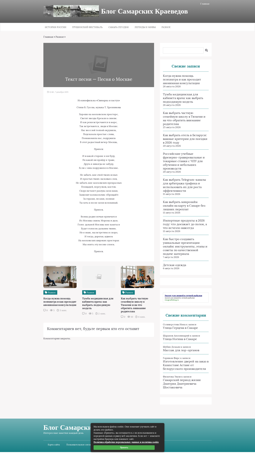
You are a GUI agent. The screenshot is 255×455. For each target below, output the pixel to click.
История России (55, 27)
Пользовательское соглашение (82, 444)
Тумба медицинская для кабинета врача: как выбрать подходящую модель (183, 97)
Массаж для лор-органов (181, 350)
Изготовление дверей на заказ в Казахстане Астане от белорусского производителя (186, 365)
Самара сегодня (118, 27)
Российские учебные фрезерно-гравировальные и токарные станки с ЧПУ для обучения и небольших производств (184, 161)
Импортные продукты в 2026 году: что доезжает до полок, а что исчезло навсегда (185, 224)
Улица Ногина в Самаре (180, 339)
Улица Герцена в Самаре (180, 328)
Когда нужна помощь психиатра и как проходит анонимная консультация (182, 79)
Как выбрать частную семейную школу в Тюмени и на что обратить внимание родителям (184, 118)
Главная (204, 3)
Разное (166, 27)
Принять (124, 447)
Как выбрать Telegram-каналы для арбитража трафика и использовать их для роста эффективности (184, 185)
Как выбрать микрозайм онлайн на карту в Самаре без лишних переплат (184, 205)
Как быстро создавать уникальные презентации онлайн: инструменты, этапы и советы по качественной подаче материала (185, 246)
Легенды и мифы (145, 27)
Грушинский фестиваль (87, 27)
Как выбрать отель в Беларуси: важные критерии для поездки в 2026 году (185, 138)
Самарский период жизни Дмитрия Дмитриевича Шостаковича (182, 383)
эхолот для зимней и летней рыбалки (180, 298)
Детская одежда (174, 265)
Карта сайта (54, 444)
